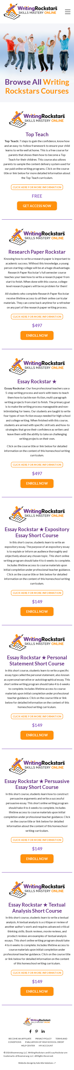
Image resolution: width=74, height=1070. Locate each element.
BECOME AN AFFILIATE (20, 1038)
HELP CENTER (28, 1045)
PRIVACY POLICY (43, 1038)
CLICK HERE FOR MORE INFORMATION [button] (37, 187)
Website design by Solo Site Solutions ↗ (37, 1063)
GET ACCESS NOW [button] (37, 206)
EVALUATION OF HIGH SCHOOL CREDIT (44, 1042)
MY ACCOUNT (46, 1045)
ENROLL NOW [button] (37, 335)
